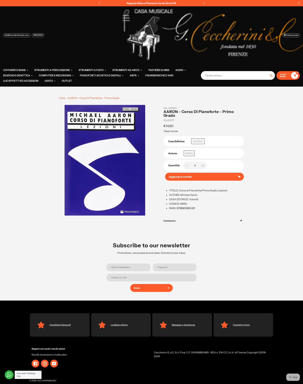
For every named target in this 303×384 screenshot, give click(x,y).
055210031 (38, 35)
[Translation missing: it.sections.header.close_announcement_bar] (299, 3)
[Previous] (99, 3)
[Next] (203, 3)
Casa (62, 98)
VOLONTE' (168, 120)
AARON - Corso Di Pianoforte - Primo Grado (93, 98)
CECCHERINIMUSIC (46, 380)
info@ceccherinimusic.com (17, 35)
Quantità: (174, 165)
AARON (189, 153)
